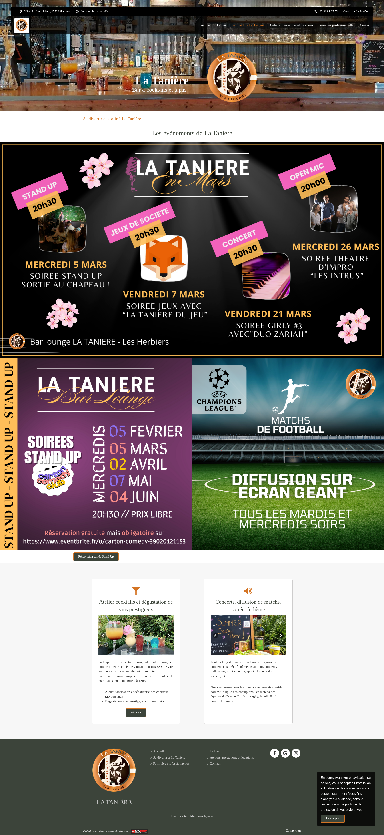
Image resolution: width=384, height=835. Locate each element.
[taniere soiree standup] (96, 454)
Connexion (293, 830)
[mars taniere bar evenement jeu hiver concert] (192, 250)
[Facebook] (274, 753)
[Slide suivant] (168, 635)
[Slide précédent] (103, 635)
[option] (136, 635)
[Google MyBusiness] (285, 753)
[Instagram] (296, 753)
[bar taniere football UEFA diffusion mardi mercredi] (288, 454)
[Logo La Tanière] (22, 30)
